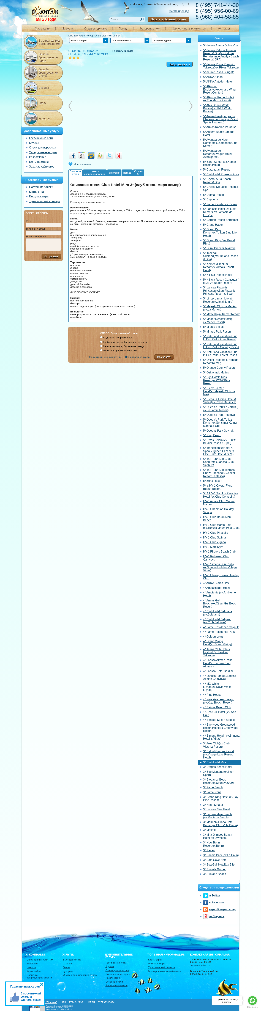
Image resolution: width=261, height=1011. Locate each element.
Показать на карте (123, 50)
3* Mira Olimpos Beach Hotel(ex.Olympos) (217, 836)
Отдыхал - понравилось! (117, 337)
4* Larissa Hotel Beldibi (218, 671)
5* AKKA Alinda (213, 76)
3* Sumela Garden (214, 869)
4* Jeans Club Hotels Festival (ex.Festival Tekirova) (216, 652)
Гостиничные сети (41, 138)
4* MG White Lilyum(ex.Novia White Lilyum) (217, 686)
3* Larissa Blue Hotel (216, 809)
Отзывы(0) (138, 172)
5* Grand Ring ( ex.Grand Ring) (219, 242)
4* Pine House (212, 694)
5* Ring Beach (212, 435)
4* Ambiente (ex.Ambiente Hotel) (219, 594)
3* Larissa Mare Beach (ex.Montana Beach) (217, 816)
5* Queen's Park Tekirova (219, 414)
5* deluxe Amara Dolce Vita (220, 45)
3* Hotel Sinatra (213, 804)
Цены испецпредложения (94, 172)
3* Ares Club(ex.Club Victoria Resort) (216, 745)
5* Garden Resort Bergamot (220, 219)
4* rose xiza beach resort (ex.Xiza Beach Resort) (218, 701)
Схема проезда (179, 11)
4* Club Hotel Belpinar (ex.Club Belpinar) (217, 621)
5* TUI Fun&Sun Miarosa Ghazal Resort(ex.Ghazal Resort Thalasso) (219, 473)
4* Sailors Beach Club (217, 707)
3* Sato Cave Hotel (215, 859)
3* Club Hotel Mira (214, 762)
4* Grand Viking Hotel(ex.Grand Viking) (217, 643)
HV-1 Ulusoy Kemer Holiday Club (221, 577)
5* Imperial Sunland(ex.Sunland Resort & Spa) (220, 256)
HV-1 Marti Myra (213, 546)
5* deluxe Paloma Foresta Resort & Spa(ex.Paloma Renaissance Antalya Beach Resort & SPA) (221, 55)
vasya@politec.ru (200, 965)
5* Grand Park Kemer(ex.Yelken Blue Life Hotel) (220, 232)
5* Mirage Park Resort (217, 331)
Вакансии (32, 963)
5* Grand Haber (213, 224)
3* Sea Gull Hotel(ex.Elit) (219, 864)
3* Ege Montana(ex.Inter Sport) (218, 773)
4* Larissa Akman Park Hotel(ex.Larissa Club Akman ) (217, 663)
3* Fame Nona (212, 792)
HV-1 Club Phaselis (215, 532)
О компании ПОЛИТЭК (40, 959)
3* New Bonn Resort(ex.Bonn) (213, 844)
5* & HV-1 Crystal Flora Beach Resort (217, 487)
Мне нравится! (82, 164)
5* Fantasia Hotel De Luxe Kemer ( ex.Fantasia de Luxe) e (219, 212)
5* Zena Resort (212, 480)
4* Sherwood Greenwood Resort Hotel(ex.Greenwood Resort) (220, 727)
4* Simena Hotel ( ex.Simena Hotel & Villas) (221, 737)
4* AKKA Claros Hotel (216, 583)
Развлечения (37, 156)
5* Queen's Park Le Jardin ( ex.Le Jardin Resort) (220, 408)
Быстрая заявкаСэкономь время (50, 42)
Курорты (44, 118)
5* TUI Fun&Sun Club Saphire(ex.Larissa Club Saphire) (218, 462)
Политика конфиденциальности (39, 976)
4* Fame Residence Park (219, 631)
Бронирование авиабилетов (164, 971)
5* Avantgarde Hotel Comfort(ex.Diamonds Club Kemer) (220, 142)
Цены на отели (39, 161)
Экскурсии (114, 172)
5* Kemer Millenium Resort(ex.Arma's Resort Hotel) (218, 267)
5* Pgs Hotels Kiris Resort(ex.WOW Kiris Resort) (216, 380)
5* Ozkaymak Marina (216, 372)
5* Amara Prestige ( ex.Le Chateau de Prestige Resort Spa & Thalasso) (220, 119)
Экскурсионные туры (43, 152)
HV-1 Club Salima (214, 537)
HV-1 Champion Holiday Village (218, 511)
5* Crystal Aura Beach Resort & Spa (217, 180)
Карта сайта (34, 971)
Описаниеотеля (75, 172)
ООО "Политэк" (48, 1002)
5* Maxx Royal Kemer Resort (221, 314)
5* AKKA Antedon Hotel (218, 81)
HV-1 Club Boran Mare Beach (217, 519)
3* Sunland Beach (214, 873)
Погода (123, 28)
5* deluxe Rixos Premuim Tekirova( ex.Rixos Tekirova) (221, 66)
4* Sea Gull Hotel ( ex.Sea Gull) (219, 713)
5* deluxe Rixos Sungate (218, 72)
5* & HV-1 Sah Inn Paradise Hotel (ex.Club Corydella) (220, 495)
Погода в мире (38, 196)
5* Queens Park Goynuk (218, 430)
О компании (42, 28)
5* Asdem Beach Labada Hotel (218, 133)
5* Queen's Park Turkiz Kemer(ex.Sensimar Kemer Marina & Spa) (220, 422)
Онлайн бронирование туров (48, 57)
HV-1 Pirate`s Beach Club (219, 551)
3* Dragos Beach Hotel (217, 766)
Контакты (224, 28)
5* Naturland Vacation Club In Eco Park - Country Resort (221, 346)
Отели (43, 103)
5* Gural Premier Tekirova (219, 248)
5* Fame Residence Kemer (220, 204)
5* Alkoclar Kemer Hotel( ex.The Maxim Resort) (218, 99)
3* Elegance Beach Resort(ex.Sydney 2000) (218, 781)
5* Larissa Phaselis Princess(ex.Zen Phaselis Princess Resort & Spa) (219, 290)
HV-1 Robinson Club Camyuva (216, 558)
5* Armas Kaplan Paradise (219, 127)
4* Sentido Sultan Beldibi (219, 719)
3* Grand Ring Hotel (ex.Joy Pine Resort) (220, 798)
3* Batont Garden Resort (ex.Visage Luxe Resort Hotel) (218, 754)
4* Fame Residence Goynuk (221, 627)
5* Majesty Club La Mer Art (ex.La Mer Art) (219, 308)
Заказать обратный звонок (168, 19)
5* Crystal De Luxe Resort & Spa (220, 188)
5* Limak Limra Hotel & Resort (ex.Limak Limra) (218, 300)
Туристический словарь (44, 201)
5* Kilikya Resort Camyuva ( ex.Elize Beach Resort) (220, 281)
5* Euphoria (210, 199)
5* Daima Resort (213, 194)
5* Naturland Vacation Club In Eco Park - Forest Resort (220, 354)
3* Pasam (209, 850)
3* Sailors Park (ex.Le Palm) (221, 855)
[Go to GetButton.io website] (252, 1007)
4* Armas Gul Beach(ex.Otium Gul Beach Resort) (220, 603)
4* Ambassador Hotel (216, 587)
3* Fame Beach (213, 787)
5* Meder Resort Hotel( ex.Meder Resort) (217, 320)
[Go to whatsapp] (252, 1000)
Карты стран (37, 191)
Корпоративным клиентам (189, 28)
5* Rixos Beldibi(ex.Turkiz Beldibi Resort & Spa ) (219, 442)
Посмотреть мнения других (105, 356)
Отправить (51, 256)
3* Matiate (209, 829)
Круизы (34, 142)
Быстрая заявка (72, 959)
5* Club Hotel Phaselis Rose (221, 174)
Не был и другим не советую (120, 350)
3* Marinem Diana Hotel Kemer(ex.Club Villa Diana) (220, 824)
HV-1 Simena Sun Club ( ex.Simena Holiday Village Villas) (220, 567)
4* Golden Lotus (213, 636)
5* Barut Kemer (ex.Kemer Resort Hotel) (219, 163)
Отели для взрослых (42, 147)
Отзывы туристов (95, 28)
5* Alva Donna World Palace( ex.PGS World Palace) (217, 108)
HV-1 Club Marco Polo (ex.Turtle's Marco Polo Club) (221, 526)
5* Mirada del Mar (214, 326)
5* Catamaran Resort (216, 169)
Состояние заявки (41, 187)
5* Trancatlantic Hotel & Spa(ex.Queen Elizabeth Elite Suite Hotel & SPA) (218, 451)
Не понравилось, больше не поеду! (124, 346)
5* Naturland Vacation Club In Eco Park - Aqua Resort (220, 338)
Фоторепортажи (150, 28)
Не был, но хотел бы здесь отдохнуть (125, 342)
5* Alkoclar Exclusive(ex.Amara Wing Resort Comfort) (219, 89)
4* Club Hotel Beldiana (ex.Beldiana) (217, 613)
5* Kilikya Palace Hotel (217, 274)
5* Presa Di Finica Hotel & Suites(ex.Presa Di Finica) (219, 401)
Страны (44, 87)
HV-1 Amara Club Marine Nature (219, 503)
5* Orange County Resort (219, 367)
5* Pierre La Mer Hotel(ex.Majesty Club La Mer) (219, 391)
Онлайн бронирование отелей (48, 72)
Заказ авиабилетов (41, 166)
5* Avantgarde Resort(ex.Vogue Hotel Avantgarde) (217, 153)
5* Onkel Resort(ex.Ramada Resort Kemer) (220, 361)
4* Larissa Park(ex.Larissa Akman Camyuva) (219, 677)
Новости (67, 28)
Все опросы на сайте (137, 356)
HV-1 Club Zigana (214, 542)
